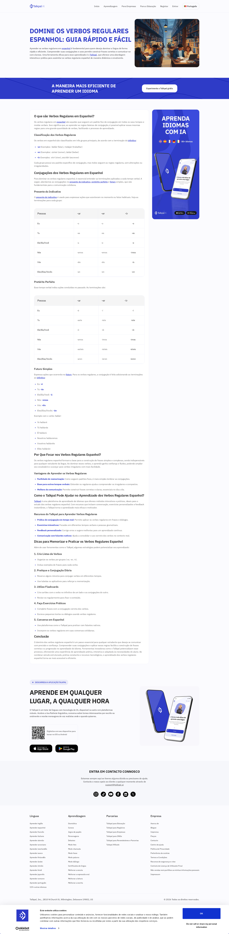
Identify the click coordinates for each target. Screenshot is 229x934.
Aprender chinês (36, 866)
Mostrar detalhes (48, 928)
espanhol (66, 48)
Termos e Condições (159, 857)
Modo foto (72, 844)
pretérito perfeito (99, 181)
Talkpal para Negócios (115, 828)
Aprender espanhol (37, 828)
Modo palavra (73, 857)
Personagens (73, 836)
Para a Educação (148, 6)
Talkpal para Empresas (115, 832)
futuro (113, 181)
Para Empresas (129, 6)
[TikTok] (103, 794)
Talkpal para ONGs (114, 836)
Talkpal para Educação (115, 823)
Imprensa (155, 832)
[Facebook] (118, 794)
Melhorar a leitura (75, 878)
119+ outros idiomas (38, 887)
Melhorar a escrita (75, 883)
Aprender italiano (37, 836)
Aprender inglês (36, 823)
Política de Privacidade (160, 849)
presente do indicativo (80, 181)
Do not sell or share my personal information (201, 925)
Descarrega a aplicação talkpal (50, 682)
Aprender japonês (37, 874)
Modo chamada (74, 849)
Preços (153, 836)
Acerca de (155, 823)
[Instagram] (96, 794)
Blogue (153, 828)
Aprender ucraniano (38, 844)
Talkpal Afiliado (112, 844)
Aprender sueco (36, 853)
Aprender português (38, 883)
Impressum (155, 874)
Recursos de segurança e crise (163, 861)
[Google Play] (66, 748)
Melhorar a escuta (75, 870)
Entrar (175, 6)
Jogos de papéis (75, 832)
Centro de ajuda (157, 844)
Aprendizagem (110, 6)
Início (96, 6)
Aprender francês (37, 832)
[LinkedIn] (125, 794)
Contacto (154, 840)
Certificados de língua (77, 866)
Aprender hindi (36, 870)
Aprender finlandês (37, 857)
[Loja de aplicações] (41, 748)
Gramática (72, 823)
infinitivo (132, 140)
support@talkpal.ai (114, 784)
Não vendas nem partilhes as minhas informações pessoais (175, 870)
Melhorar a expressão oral (78, 874)
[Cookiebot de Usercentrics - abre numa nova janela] (22, 929)
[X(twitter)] (133, 794)
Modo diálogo (73, 861)
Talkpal (93, 54)
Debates (71, 840)
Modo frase (72, 853)
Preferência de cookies (160, 853)
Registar (164, 6)
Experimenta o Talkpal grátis (159, 88)
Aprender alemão (37, 840)
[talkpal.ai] (37, 6)
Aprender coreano (37, 878)
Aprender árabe (36, 861)
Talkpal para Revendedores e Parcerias (122, 840)
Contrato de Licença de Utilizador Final (166, 866)
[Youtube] (110, 794)
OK (201, 913)
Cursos (71, 828)
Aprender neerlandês (38, 849)
